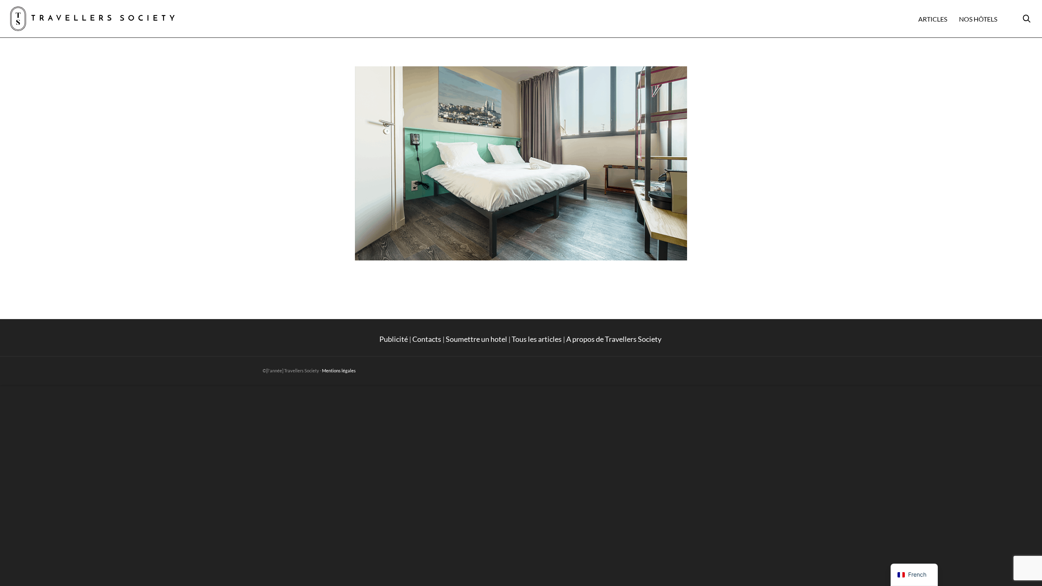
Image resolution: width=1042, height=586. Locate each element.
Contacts (426, 339)
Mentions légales (339, 370)
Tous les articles (537, 339)
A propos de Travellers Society (614, 339)
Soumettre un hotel (476, 339)
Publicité (393, 339)
